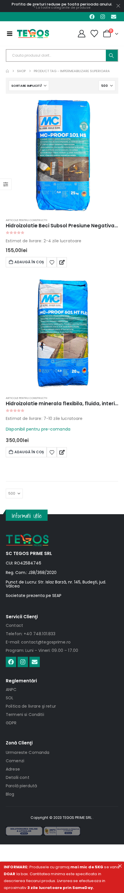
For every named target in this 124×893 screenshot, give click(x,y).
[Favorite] (94, 33)
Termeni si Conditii (25, 714)
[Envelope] (113, 16)
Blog (10, 794)
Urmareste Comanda (27, 752)
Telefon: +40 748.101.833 (30, 634)
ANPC (11, 689)
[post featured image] (62, 155)
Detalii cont (17, 777)
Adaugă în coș (29, 262)
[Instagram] (102, 16)
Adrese (13, 769)
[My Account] (81, 33)
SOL (9, 698)
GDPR (11, 723)
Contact (14, 625)
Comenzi (15, 761)
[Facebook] (92, 16)
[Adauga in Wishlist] (52, 262)
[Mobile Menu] (9, 33)
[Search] (112, 55)
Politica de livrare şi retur (31, 706)
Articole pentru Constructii (26, 220)
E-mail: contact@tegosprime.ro (38, 642)
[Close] (120, 866)
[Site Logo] (33, 33)
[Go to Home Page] (7, 71)
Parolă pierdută (21, 786)
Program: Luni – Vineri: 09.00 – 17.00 (42, 650)
